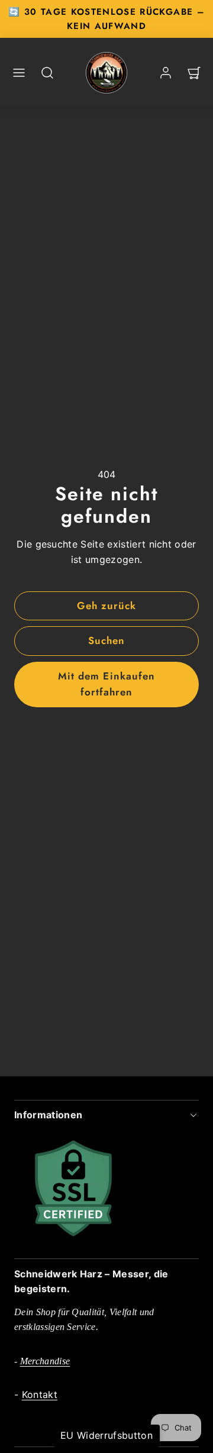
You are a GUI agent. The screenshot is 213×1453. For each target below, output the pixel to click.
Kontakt (39, 1394)
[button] (19, 73)
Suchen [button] (106, 640)
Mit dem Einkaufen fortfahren (106, 684)
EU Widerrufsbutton (106, 1435)
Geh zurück (106, 605)
